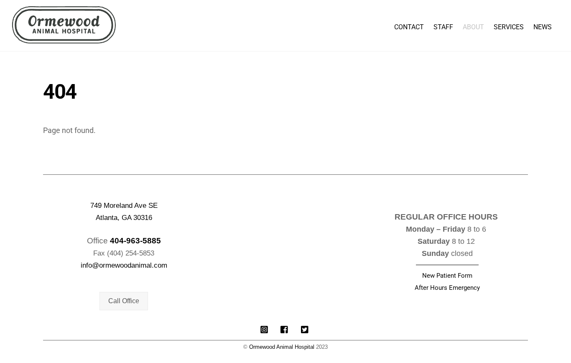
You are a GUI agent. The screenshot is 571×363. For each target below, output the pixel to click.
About (473, 27)
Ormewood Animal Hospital (281, 347)
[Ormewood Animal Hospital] (64, 39)
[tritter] (305, 329)
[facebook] (284, 329)
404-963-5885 (135, 240)
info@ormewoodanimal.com (124, 265)
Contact (409, 27)
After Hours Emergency (447, 287)
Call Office (123, 300)
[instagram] (264, 329)
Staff (443, 27)
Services (509, 27)
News (542, 27)
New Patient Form (447, 275)
